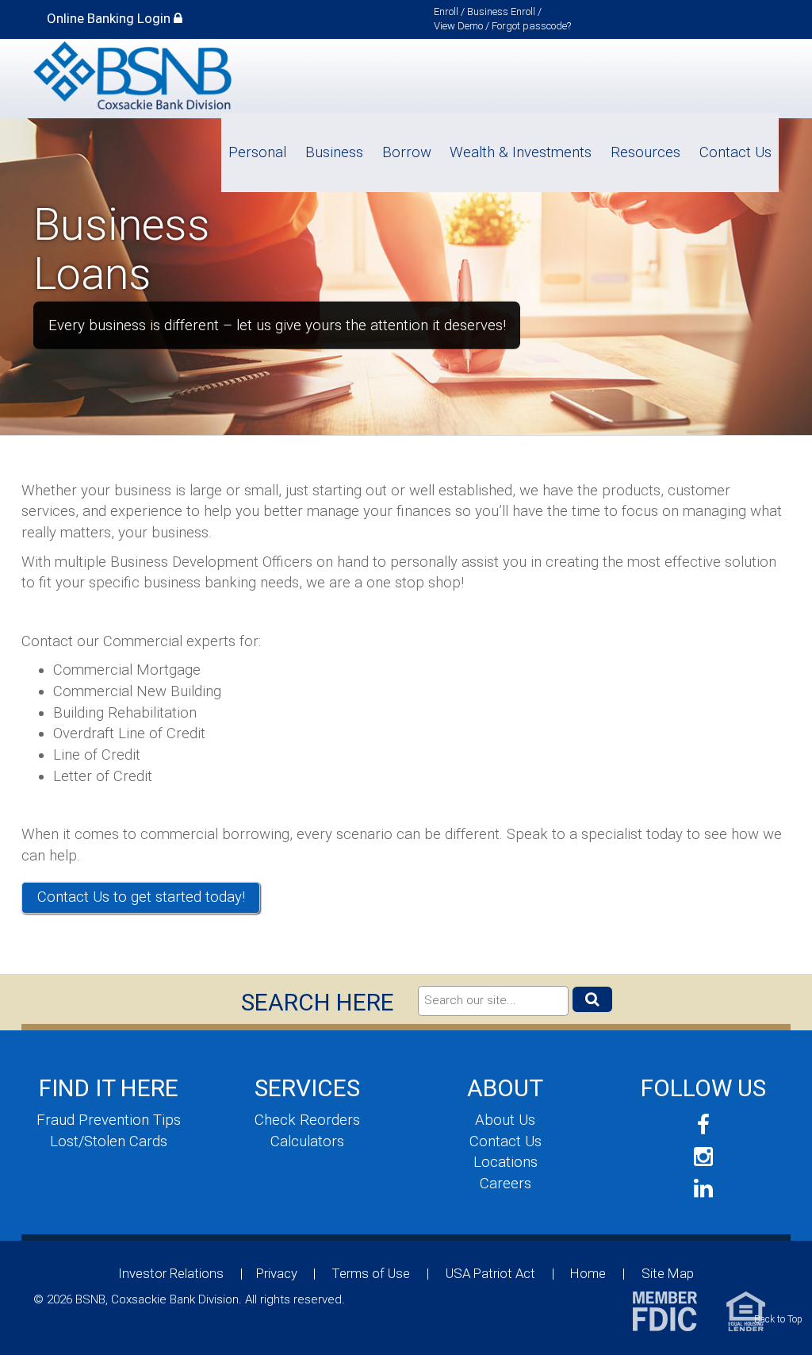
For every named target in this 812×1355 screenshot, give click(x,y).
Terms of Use (371, 1273)
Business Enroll (501, 11)
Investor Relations (171, 1273)
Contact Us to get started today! (141, 897)
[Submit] (592, 999)
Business (334, 152)
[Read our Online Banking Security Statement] (178, 18)
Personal (257, 152)
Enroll (446, 11)
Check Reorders (307, 1120)
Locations (505, 1162)
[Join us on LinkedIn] (703, 1189)
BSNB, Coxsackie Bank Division (132, 77)
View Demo (458, 26)
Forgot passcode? (531, 26)
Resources (645, 152)
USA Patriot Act (490, 1273)
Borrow (406, 152)
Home (588, 1273)
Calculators (307, 1141)
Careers (505, 1183)
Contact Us (735, 152)
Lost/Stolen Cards (108, 1141)
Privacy (276, 1273)
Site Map (668, 1273)
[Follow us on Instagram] (703, 1157)
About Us (505, 1120)
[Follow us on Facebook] (703, 1125)
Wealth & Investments (521, 152)
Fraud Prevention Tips (108, 1120)
